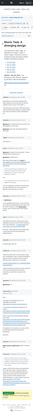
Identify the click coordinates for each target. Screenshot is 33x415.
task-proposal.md (16, 17)
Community (24, 404)
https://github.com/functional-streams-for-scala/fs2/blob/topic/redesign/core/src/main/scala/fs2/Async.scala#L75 (16, 382)
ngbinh (5, 137)
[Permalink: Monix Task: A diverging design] (3, 44)
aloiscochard (7, 291)
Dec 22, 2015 (11, 67)
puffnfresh (6, 250)
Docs (29, 404)
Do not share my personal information (16, 407)
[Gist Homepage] (11, 3)
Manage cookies (19, 406)
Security (14, 404)
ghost (5, 148)
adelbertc (6, 97)
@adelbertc (6, 129)
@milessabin (22, 206)
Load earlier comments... (16, 92)
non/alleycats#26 (21, 224)
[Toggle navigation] (2, 3)
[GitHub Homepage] (11, 410)
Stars (26, 27)
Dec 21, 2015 (11, 69)
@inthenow (8, 200)
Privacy (8, 404)
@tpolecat (6, 124)
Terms (3, 404)
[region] (16, 63)
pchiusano (6, 354)
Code (5, 27)
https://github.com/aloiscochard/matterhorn (15, 304)
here (28, 108)
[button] (24, 23)
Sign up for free (8, 393)
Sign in (21, 3)
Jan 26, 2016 (11, 62)
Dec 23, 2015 (11, 65)
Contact (12, 406)
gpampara (6, 280)
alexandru (4, 17)
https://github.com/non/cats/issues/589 (14, 226)
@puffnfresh (6, 284)
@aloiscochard (7, 345)
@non (22, 160)
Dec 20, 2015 (11, 72)
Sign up (28, 3)
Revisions (15, 27)
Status (18, 404)
